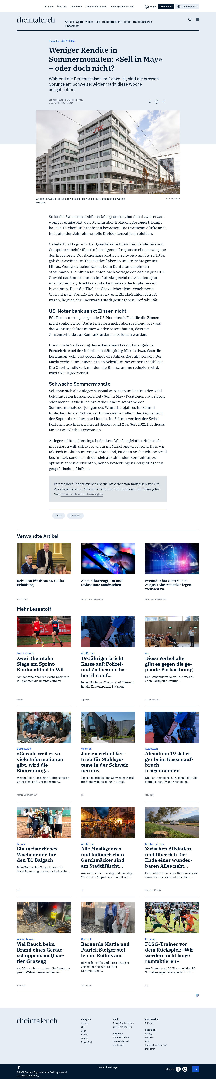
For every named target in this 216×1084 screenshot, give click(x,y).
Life (98, 21)
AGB (147, 1041)
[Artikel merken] (150, 101)
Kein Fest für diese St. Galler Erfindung (40, 582)
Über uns (62, 6)
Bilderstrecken (111, 21)
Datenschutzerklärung (156, 1045)
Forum (127, 21)
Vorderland (118, 1045)
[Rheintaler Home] (36, 19)
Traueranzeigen (142, 21)
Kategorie (86, 1019)
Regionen (118, 1033)
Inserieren (76, 6)
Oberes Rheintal (121, 1041)
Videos (89, 21)
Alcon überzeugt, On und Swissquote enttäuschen (102, 582)
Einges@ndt (72, 25)
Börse (59, 515)
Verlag (148, 1033)
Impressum (60, 1072)
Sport (79, 21)
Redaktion (150, 1029)
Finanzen (75, 515)
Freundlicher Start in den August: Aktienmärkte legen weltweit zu (168, 584)
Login (153, 6)
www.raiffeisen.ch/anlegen (82, 494)
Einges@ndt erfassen (122, 6)
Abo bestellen (152, 1019)
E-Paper (48, 6)
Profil (115, 1019)
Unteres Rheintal (121, 1037)
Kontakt (149, 1037)
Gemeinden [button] (189, 6)
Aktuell (69, 21)
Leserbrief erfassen (96, 6)
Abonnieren (166, 6)
